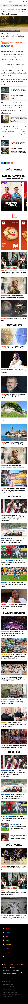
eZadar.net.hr (18, 994)
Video (7, 952)
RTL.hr (3, 986)
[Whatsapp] (7, 46)
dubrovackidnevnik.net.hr (8, 994)
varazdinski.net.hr (6, 992)
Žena (7, 948)
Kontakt (14, 973)
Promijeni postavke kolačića (9, 976)
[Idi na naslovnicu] (13, 3)
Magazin (8, 940)
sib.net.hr (14, 991)
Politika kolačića (15, 970)
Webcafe (8, 944)
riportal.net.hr (14, 992)
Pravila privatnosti (7, 973)
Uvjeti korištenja (6, 970)
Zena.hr (7, 986)
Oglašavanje (12, 967)
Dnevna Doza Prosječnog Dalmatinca (10, 159)
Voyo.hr (12, 986)
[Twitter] (5, 46)
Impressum (5, 967)
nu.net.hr (4, 996)
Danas (8, 928)
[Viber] (9, 46)
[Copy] (12, 46)
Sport (8, 932)
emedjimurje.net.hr (6, 991)
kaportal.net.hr (20, 991)
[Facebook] (2, 46)
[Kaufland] (14, 216)
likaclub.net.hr (10, 996)
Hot (7, 936)
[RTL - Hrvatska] (4, 981)
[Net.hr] (11, 981)
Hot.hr (17, 41)
